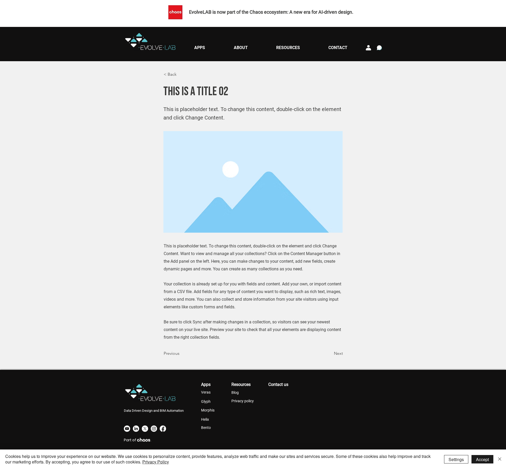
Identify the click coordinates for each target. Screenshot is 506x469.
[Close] (500, 459)
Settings (456, 459)
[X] (145, 428)
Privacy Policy (155, 462)
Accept (482, 459)
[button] (199, 47)
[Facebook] (163, 428)
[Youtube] (127, 428)
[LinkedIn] (136, 428)
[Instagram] (154, 428)
